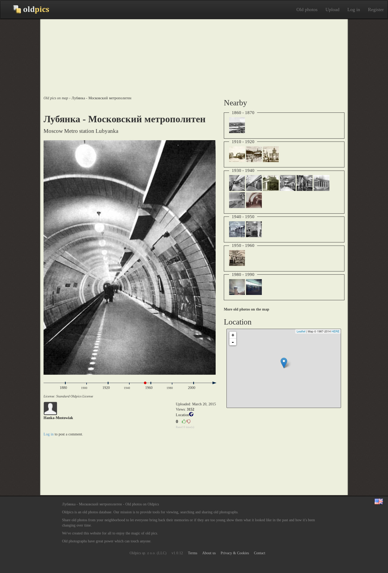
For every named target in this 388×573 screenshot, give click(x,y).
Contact (259, 553)
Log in (353, 9)
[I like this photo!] (184, 422)
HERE (335, 331)
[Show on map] (191, 415)
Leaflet (301, 331)
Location (182, 415)
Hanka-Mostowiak (58, 418)
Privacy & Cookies (235, 553)
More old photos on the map (246, 309)
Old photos (307, 9)
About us (209, 553)
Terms (192, 553)
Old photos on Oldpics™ (26, 9)
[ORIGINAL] (130, 257)
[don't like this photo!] (188, 422)
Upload (332, 9)
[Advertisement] (194, 56)
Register (376, 9)
